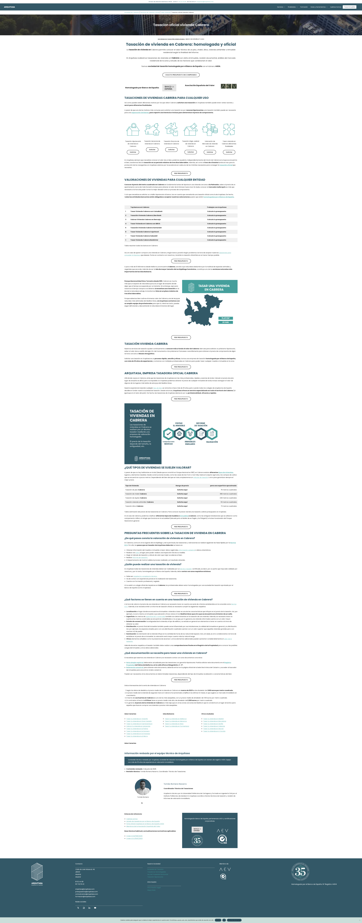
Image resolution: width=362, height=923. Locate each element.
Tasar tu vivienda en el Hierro (137, 736)
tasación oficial (226, 165)
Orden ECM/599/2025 (134, 836)
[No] (360, 920)
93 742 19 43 (79, 884)
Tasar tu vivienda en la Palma (137, 729)
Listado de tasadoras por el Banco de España (143, 821)
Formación (304, 7)
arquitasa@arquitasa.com (205, 2)
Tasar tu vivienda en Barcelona (214, 721)
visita (138, 553)
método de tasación (200, 477)
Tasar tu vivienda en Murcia (213, 729)
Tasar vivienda (165, 12)
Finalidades (292, 7)
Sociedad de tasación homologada (171, 39)
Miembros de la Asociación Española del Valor (143, 826)
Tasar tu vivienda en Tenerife (137, 719)
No (224, 920)
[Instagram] (84, 908)
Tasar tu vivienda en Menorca (176, 721)
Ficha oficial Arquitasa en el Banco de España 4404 (145, 824)
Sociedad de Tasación (131, 12)
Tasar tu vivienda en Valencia (214, 726)
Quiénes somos (132, 819)
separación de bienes (140, 113)
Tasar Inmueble (349, 7)
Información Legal (154, 887)
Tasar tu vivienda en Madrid (213, 719)
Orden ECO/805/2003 (134, 838)
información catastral (187, 550)
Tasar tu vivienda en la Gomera (137, 731)
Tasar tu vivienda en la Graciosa (138, 734)
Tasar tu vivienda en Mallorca (175, 719)
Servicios (280, 7)
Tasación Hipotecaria (155, 877)
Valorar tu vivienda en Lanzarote (138, 726)
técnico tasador (186, 569)
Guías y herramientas (318, 7)
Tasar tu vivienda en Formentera (177, 726)
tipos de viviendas (225, 472)
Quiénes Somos (335, 7)
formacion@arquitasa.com (85, 896)
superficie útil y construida (155, 616)
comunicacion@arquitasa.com (86, 894)
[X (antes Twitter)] (78, 908)
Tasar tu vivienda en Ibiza (174, 724)
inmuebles (184, 516)
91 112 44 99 (182, 2)
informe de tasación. (140, 557)
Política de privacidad (234, 920)
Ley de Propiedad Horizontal (157, 874)
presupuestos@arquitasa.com (86, 892)
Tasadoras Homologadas (156, 872)
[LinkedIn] (89, 908)
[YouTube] (95, 908)
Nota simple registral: (135, 662)
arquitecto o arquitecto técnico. (145, 576)
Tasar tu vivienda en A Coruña (214, 731)
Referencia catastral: (135, 667)
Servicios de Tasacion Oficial (149, 12)
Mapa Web (151, 890)
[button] (284, 6)
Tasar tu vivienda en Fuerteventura (139, 724)
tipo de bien (158, 388)
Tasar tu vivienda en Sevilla (213, 724)
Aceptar (218, 920)
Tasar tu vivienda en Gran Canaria (138, 721)
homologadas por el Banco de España (218, 197)
